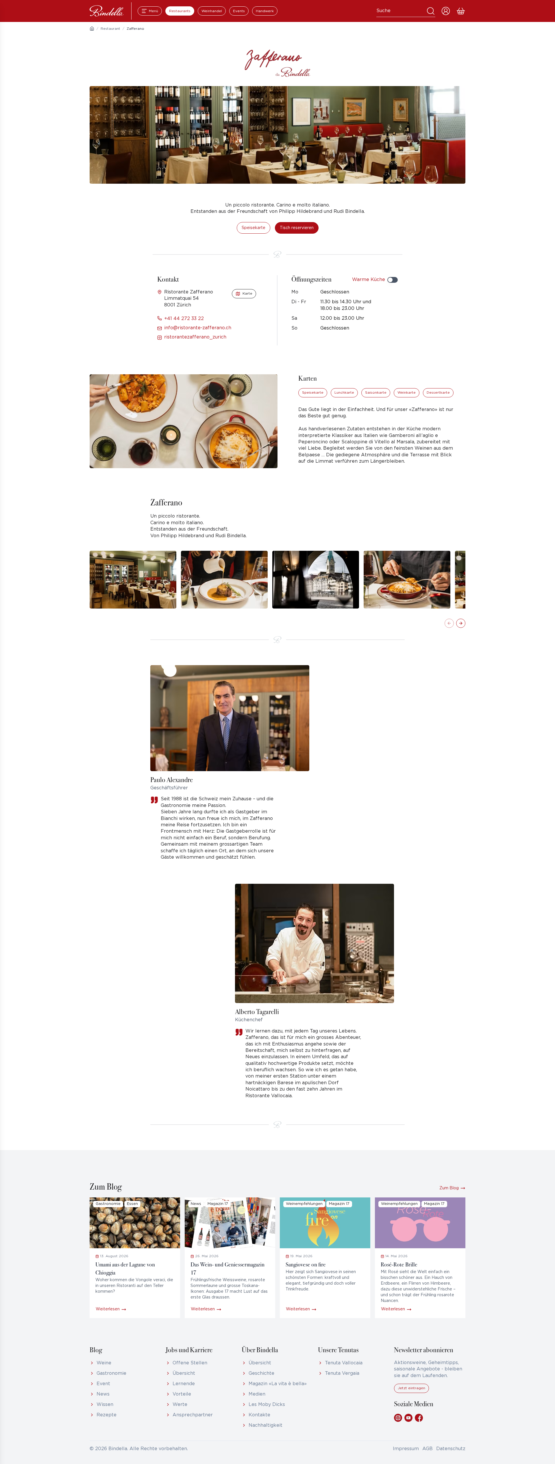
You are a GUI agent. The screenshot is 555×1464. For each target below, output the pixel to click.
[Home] (92, 28)
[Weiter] (460, 623)
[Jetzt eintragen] (411, 1391)
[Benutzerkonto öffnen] (445, 11)
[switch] (392, 280)
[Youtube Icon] (408, 1418)
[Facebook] (419, 1418)
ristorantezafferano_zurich (195, 337)
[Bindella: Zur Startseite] (107, 11)
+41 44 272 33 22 (184, 319)
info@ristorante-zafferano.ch (197, 328)
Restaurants (179, 11)
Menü (153, 11)
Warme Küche (368, 280)
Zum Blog (449, 1188)
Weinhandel (211, 11)
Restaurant (110, 28)
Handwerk (265, 11)
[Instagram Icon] (398, 1418)
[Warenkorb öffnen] (460, 11)
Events (239, 11)
